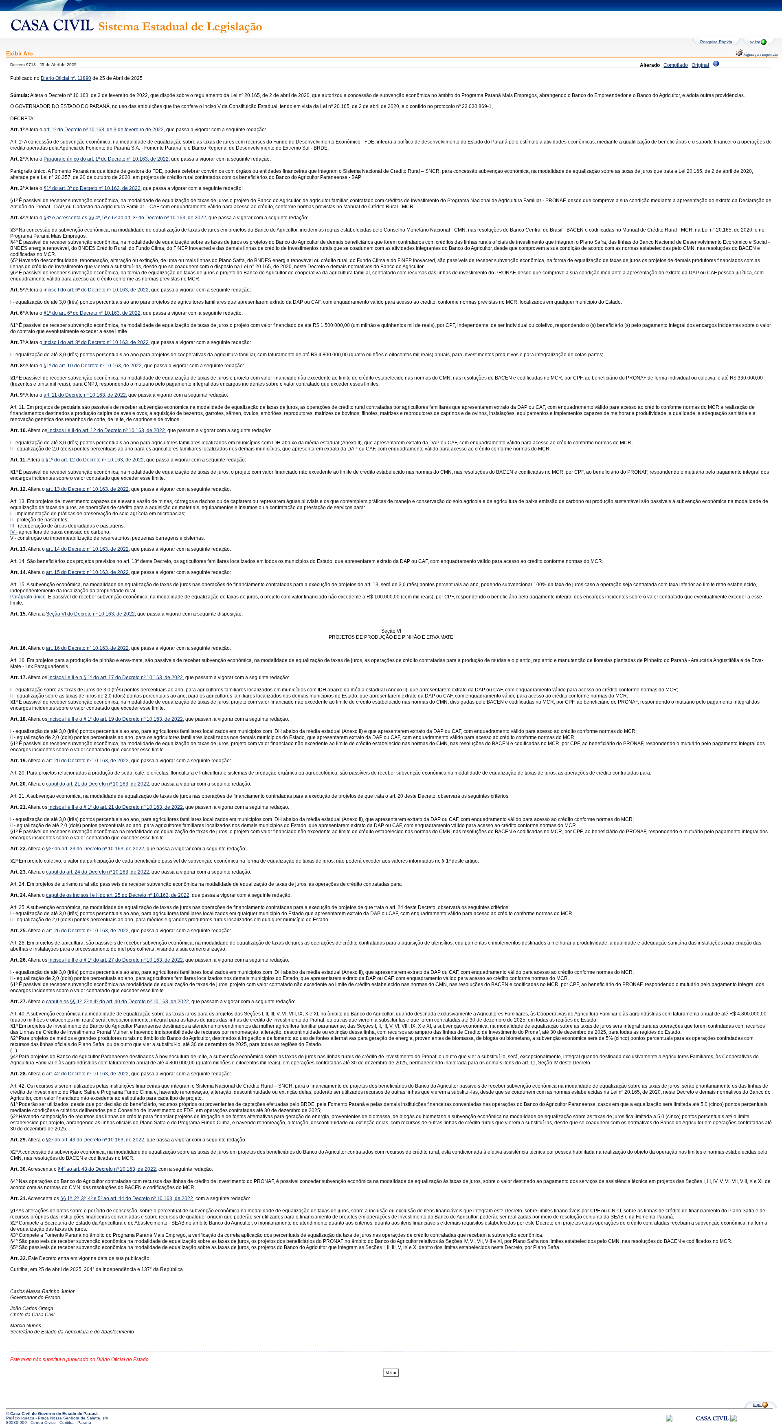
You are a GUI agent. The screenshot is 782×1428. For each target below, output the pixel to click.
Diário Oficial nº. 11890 (66, 78)
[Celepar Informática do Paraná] (669, 1420)
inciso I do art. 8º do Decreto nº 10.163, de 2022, (96, 342)
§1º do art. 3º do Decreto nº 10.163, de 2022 (92, 188)
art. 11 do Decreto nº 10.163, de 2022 (85, 395)
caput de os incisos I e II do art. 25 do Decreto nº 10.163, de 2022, (118, 895)
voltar (755, 42)
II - (13, 520)
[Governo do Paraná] (733, 1420)
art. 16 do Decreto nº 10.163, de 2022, (88, 648)
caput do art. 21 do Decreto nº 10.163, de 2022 (97, 784)
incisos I (56, 430)
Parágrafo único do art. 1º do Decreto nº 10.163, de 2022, (107, 159)
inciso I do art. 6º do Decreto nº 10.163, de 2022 (95, 290)
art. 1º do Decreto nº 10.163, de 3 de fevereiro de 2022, (104, 129)
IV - (14, 532)
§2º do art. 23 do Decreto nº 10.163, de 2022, (95, 849)
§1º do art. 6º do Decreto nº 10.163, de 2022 (92, 313)
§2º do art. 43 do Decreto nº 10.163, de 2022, (95, 1140)
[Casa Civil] (712, 1426)
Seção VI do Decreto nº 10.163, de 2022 (90, 614)
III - (13, 526)
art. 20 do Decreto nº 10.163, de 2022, (88, 761)
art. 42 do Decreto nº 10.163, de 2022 (87, 1074)
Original (700, 65)
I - (12, 513)
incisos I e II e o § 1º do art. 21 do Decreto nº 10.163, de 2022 (115, 807)
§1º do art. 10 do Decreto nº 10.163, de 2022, (93, 366)
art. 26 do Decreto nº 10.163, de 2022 (87, 931)
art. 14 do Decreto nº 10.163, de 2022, (88, 549)
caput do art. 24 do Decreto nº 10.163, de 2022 (97, 872)
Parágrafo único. (28, 597)
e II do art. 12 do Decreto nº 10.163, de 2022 (115, 430)
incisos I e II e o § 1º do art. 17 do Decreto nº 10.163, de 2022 (115, 677)
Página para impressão (760, 55)
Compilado (675, 65)
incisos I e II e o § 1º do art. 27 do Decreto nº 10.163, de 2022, (116, 960)
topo (757, 1404)
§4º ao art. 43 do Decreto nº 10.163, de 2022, (107, 1169)
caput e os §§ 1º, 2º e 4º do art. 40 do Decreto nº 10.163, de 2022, (118, 1001)
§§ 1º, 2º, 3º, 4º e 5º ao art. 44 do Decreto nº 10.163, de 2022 (126, 1198)
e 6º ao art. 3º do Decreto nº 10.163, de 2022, (157, 218)
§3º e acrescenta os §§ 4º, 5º (75, 218)
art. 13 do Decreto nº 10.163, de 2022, (88, 489)
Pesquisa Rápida (716, 42)
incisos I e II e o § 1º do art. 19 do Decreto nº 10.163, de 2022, (115, 719)
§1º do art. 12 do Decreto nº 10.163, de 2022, (95, 460)
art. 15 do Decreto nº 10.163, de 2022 (87, 572)
